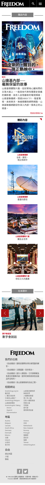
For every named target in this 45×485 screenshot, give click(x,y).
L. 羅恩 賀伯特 (10, 396)
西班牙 (26, 438)
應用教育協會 (28, 410)
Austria (7, 421)
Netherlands (28, 426)
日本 (25, 423)
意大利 (7, 445)
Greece (26, 421)
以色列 (7, 442)
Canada (7, 426)
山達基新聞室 (10, 403)
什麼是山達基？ (10, 398)
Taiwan (26, 442)
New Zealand (28, 428)
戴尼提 (7, 393)
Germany (8, 430)
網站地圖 (8, 454)
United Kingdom (29, 445)
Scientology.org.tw (11, 391)
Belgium (8, 423)
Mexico (7, 435)
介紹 (6, 457)
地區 (7, 416)
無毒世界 (27, 393)
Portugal (27, 433)
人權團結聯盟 (28, 396)
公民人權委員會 (29, 400)
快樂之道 (27, 403)
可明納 (26, 405)
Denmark (8, 433)
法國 (6, 438)
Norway (26, 430)
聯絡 (6, 459)
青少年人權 (28, 398)
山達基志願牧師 (29, 391)
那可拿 (26, 408)
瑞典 (25, 440)
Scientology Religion (12, 400)
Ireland (7, 440)
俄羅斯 (26, 435)
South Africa (9, 428)
